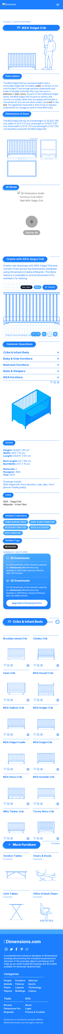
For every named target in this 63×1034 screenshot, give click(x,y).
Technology (34, 987)
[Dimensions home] (9, 4)
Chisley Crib (40, 638)
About (28, 1005)
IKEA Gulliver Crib (13, 707)
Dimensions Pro (12, 1008)
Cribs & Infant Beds (22, 22)
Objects (8, 991)
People (7, 980)
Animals (8, 984)
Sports (31, 984)
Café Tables (10, 893)
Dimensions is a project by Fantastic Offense (23, 1020)
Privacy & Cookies (35, 1012)
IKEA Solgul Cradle (14, 742)
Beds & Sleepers (40, 527)
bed (5, 105)
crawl (49, 102)
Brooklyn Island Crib (15, 638)
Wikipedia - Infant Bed (14, 504)
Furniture (7, 22)
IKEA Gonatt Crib (43, 673)
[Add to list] (54, 382)
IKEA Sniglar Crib (43, 707)
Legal (28, 1008)
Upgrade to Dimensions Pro (27, 603)
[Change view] (55, 334)
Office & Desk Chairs (45, 893)
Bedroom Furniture (15, 527)
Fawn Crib (9, 673)
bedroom (7, 94)
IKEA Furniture (13, 533)
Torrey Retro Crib (43, 811)
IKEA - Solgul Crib (12, 501)
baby (38, 86)
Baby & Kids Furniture (43, 522)
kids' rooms (20, 94)
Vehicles (33, 980)
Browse (8, 1005)
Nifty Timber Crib (13, 811)
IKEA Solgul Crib (42, 742)
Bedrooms (10, 547)
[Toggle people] (50, 334)
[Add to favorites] (51, 382)
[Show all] (44, 334)
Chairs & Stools (42, 855)
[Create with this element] (58, 382)
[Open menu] (58, 4)
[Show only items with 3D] (57, 622)
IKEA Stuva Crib (12, 776)
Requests (9, 1012)
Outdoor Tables (12, 855)
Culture (32, 991)
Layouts (19, 987)
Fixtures (19, 984)
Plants (7, 987)
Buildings (20, 991)
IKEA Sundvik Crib (43, 776)
